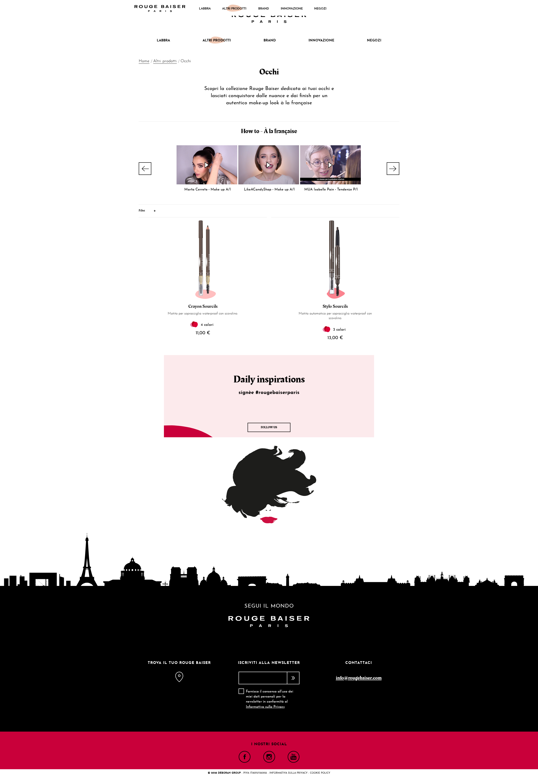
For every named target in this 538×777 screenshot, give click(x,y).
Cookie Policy (320, 773)
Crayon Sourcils (203, 306)
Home (144, 61)
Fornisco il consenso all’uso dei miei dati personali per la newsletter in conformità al (269, 699)
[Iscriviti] (293, 678)
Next (393, 168)
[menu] (263, 9)
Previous (145, 168)
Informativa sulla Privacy (265, 707)
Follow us (269, 427)
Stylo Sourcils (335, 306)
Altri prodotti (165, 61)
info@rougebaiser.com (359, 678)
